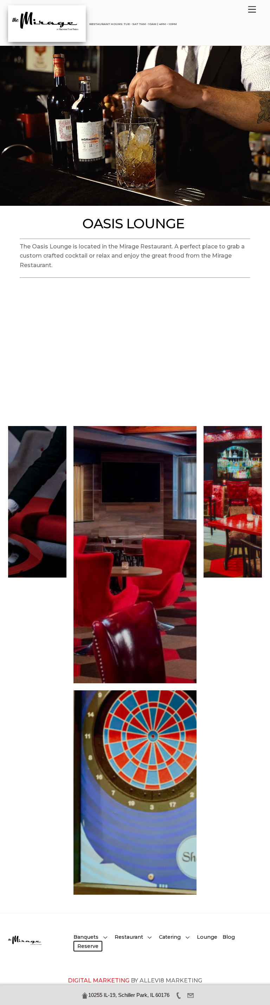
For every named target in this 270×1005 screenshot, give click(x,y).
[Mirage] (47, 32)
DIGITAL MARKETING (99, 980)
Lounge (207, 937)
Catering (170, 937)
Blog (229, 937)
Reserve (87, 946)
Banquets (85, 937)
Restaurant (129, 937)
